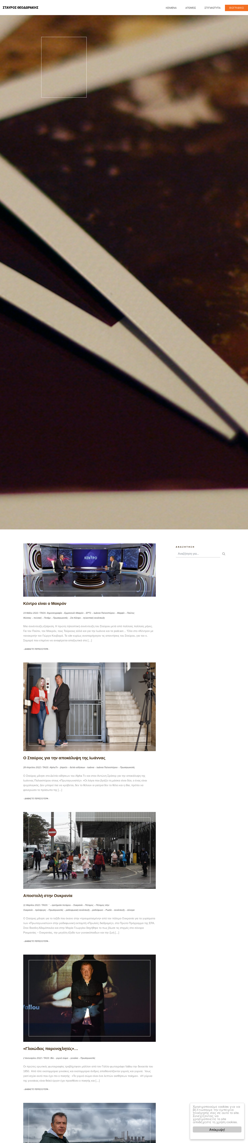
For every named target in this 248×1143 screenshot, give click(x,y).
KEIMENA (171, 7)
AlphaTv (54, 767)
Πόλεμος (89, 905)
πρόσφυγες (40, 910)
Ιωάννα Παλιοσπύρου (104, 613)
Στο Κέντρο (75, 618)
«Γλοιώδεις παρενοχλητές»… (50, 1048)
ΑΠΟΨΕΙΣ (190, 7)
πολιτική (38, 618)
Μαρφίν (121, 613)
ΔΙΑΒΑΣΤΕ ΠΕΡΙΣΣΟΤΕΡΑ (36, 649)
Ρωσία (108, 910)
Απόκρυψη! (217, 1129)
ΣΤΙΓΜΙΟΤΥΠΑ (213, 7)
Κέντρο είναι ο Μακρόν (44, 603)
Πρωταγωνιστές (60, 618)
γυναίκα (74, 1058)
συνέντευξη (119, 910)
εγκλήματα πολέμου (61, 905)
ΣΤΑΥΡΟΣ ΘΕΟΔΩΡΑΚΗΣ (20, 7)
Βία (52, 1058)
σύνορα (131, 910)
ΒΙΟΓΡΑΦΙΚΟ (236, 7)
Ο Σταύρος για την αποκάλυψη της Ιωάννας (64, 758)
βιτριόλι (63, 767)
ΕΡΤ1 (88, 613)
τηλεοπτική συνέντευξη (94, 618)
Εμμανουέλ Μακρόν (74, 613)
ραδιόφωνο (97, 910)
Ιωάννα (90, 767)
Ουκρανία (78, 905)
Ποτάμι (47, 618)
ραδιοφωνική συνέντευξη (78, 910)
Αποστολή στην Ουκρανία (47, 895)
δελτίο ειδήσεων (77, 767)
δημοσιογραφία (54, 613)
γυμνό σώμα (62, 1058)
